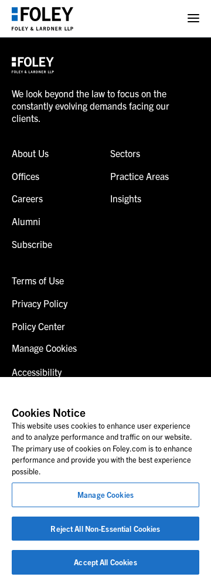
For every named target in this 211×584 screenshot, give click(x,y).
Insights (125, 198)
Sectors (125, 153)
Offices (25, 176)
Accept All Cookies (105, 562)
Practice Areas (139, 176)
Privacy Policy (39, 303)
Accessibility (37, 372)
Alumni (26, 221)
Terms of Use (38, 280)
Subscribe (32, 244)
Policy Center (38, 326)
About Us (30, 153)
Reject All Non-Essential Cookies (105, 529)
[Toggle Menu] (193, 18)
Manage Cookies (105, 495)
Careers (27, 198)
